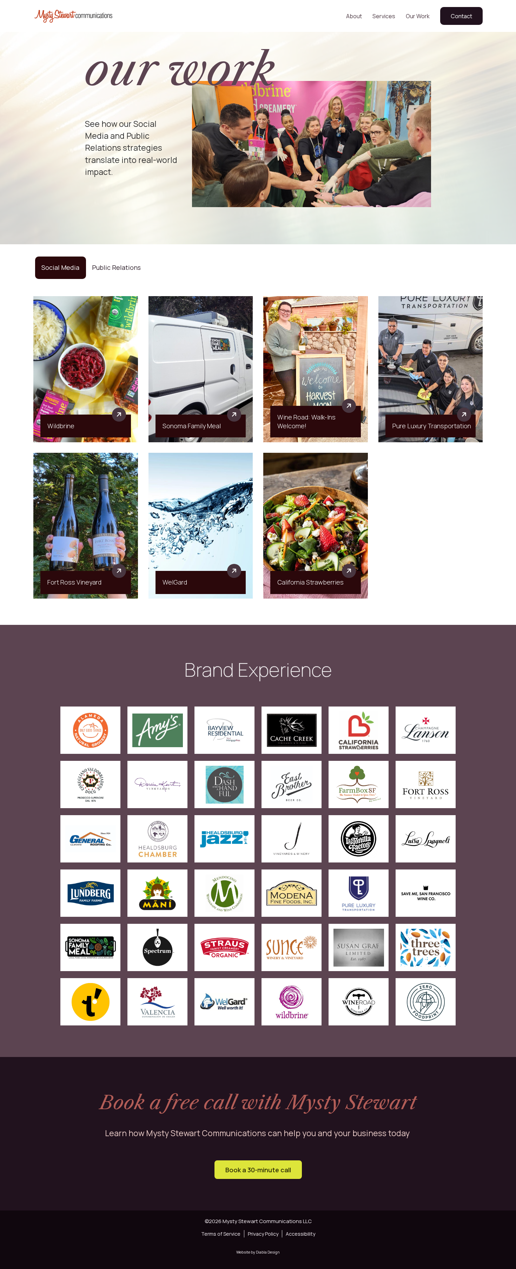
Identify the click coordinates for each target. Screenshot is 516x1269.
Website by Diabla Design (258, 1252)
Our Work (418, 16)
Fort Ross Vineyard (74, 582)
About (354, 16)
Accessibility (300, 1233)
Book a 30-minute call (258, 1170)
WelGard (175, 582)
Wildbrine (60, 426)
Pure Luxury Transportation (431, 426)
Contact (461, 16)
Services (383, 16)
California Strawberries (310, 582)
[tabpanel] (258, 447)
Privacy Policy (263, 1233)
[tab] (60, 268)
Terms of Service (220, 1233)
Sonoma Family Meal (192, 426)
